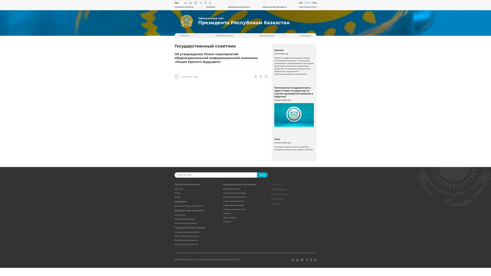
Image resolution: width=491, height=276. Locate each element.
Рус (307, 3)
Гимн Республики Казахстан (186, 244)
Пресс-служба (229, 217)
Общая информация (231, 189)
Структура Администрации (234, 193)
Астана (177, 193)
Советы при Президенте (233, 201)
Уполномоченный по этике (234, 209)
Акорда (178, 197)
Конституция (180, 215)
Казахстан (179, 189)
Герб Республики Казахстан (186, 240)
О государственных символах (187, 232)
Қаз (301, 3)
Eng (314, 3)
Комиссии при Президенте (234, 197)
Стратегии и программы (185, 219)
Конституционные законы (186, 223)
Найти (262, 175)
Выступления (266, 35)
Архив (275, 204)
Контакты (227, 222)
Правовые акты (224, 35)
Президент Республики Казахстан (189, 206)
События (184, 35)
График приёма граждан (233, 205)
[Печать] (266, 76)
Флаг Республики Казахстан (186, 236)
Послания (305, 35)
